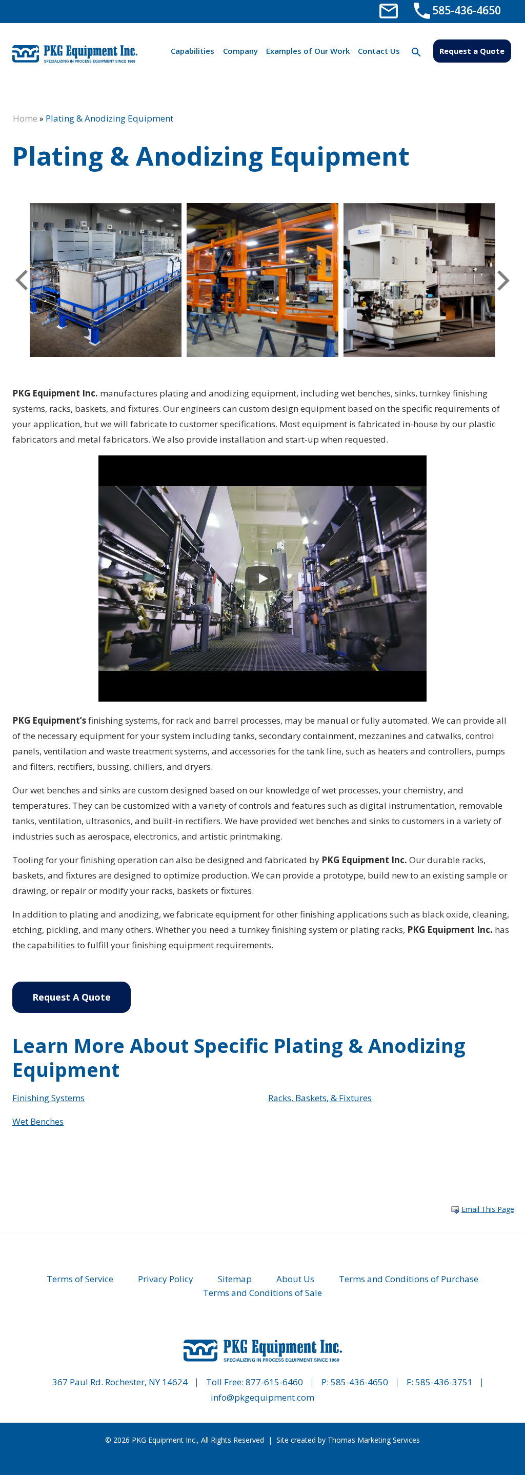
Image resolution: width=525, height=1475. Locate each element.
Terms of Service (80, 1279)
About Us (295, 1279)
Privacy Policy (165, 1279)
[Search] (416, 52)
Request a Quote (471, 51)
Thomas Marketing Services (374, 1440)
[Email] (388, 10)
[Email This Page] (455, 1210)
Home (25, 118)
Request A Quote (71, 997)
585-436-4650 (359, 1382)
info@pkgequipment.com (262, 1397)
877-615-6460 (274, 1382)
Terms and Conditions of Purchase (408, 1279)
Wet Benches (38, 1121)
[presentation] (21, 280)
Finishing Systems (48, 1098)
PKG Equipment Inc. (164, 1440)
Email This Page (487, 1209)
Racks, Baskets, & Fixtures (320, 1098)
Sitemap (235, 1279)
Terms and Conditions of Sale (262, 1293)
